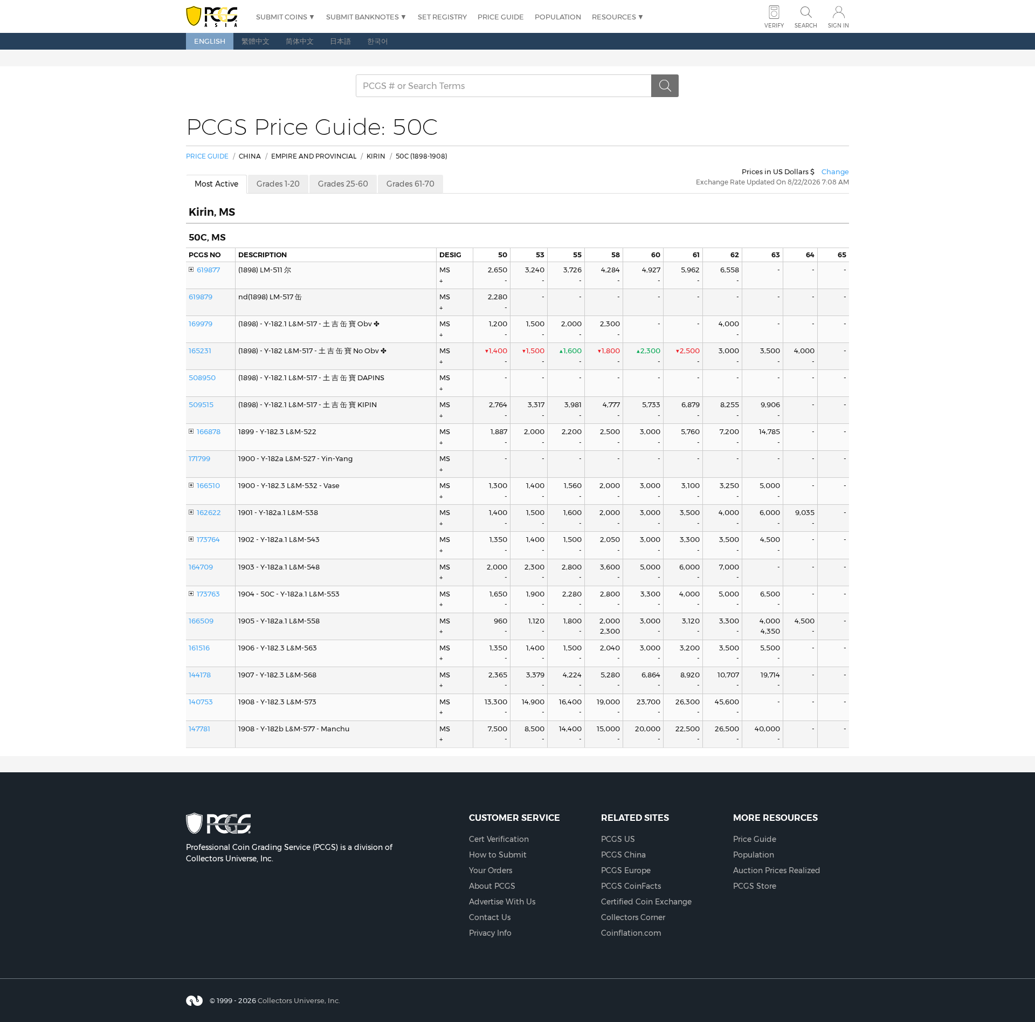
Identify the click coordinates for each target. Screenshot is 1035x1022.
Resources (614, 16)
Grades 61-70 (410, 184)
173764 (208, 539)
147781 (199, 728)
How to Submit (498, 855)
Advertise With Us (502, 902)
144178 (200, 674)
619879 (200, 296)
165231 (200, 350)
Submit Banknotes (362, 16)
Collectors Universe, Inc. (299, 1000)
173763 (208, 593)
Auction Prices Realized (776, 870)
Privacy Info (490, 933)
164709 (201, 567)
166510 (208, 485)
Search (806, 25)
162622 (209, 512)
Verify (774, 25)
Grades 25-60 (343, 184)
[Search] (665, 85)
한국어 (377, 41)
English (209, 41)
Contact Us (489, 917)
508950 (202, 377)
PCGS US (618, 839)
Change (835, 171)
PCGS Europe (626, 870)
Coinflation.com (631, 933)
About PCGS (492, 886)
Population (558, 16)
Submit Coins (281, 16)
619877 (208, 269)
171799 (199, 458)
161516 (199, 647)
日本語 (340, 41)
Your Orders (490, 870)
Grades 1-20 (278, 184)
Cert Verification (499, 839)
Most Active (216, 184)
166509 (201, 620)
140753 (201, 701)
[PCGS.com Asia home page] (215, 17)
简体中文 (300, 41)
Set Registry (442, 16)
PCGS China (623, 855)
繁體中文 (256, 41)
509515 (201, 404)
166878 (208, 431)
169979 (200, 323)
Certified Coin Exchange (646, 902)
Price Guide (501, 16)
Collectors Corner (633, 917)
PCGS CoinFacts (631, 886)
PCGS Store (754, 886)
